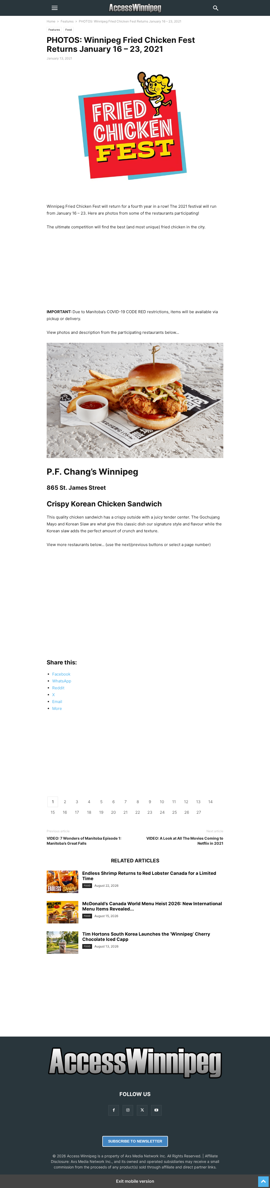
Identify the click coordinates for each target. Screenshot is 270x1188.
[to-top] (263, 1179)
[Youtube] (156, 1110)
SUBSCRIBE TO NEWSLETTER (135, 1141)
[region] (135, 271)
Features (67, 21)
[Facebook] (113, 1110)
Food (68, 29)
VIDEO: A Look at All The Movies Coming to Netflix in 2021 (184, 840)
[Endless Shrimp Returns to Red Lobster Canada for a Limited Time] (62, 882)
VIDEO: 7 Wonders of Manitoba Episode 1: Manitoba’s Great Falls (84, 840)
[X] (142, 1110)
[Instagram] (128, 1110)
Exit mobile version (135, 1181)
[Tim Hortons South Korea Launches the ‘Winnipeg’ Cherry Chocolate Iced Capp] (62, 943)
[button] (54, 8)
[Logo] (135, 1078)
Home (51, 21)
